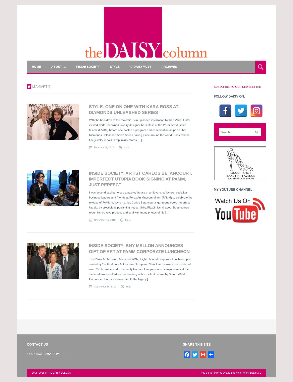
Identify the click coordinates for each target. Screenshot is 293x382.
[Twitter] (241, 105)
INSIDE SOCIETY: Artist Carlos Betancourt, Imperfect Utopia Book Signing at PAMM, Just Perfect (140, 179)
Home (36, 66)
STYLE (115, 66)
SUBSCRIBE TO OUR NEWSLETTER (237, 86)
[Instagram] (256, 105)
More (126, 147)
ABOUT (56, 66)
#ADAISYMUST (140, 66)
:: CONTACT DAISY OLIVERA (45, 353)
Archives (169, 66)
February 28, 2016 (104, 147)
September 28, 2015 (105, 286)
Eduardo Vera (233, 372)
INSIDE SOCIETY (88, 66)
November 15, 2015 (105, 220)
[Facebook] (225, 105)
